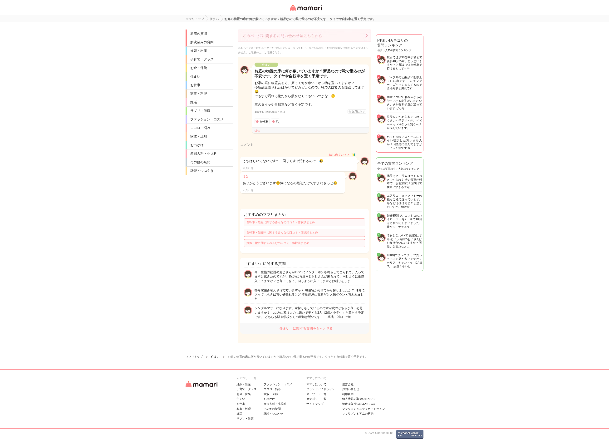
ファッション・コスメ (207, 119)
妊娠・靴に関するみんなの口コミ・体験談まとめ (277, 243)
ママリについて (316, 384)
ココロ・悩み (200, 128)
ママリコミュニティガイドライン (363, 409)
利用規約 (348, 394)
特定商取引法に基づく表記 (359, 404)
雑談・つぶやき (202, 171)
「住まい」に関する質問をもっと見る (304, 328)
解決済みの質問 (202, 42)
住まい (195, 76)
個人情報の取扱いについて (359, 399)
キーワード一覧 (316, 394)
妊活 (193, 102)
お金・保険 (198, 68)
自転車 (264, 121)
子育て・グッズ (202, 59)
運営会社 (348, 384)
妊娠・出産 (198, 51)
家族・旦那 (198, 136)
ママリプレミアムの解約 (357, 413)
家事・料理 (198, 93)
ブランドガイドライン (320, 389)
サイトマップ (315, 404)
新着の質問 (198, 33)
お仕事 (195, 85)
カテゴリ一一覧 (316, 399)
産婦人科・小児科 (203, 153)
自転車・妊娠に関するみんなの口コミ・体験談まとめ (280, 222)
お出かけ (197, 145)
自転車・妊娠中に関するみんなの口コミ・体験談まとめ (282, 232)
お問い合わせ (350, 389)
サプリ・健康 (200, 111)
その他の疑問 (200, 162)
